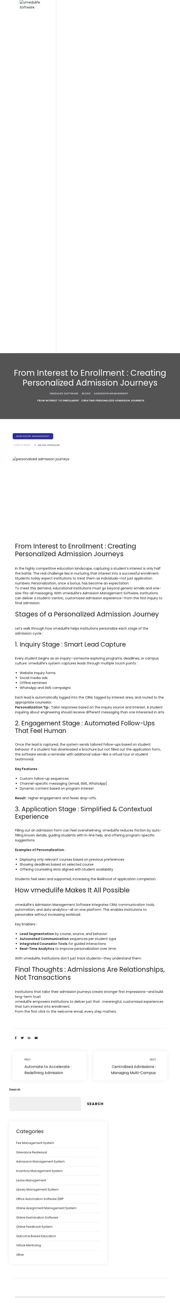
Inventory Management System (39, 1171)
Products (37, 292)
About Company (43, 866)
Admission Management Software (56, 598)
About (35, 857)
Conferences (40, 893)
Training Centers (43, 283)
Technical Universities (47, 251)
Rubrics (36, 418)
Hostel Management (46, 732)
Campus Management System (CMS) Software (54, 316)
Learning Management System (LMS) (58, 566)
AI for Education (42, 786)
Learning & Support (45, 849)
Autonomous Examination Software (57, 476)
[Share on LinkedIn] (29, 1038)
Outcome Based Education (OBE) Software (56, 357)
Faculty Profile (41, 633)
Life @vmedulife (42, 929)
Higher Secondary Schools (50, 206)
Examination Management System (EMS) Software (56, 330)
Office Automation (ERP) (49, 588)
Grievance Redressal (31, 1152)
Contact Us (38, 938)
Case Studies (40, 830)
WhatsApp (97, 783)
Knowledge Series (44, 813)
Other (20, 1255)
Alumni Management (46, 557)
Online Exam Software (47, 400)
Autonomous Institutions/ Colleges (56, 224)
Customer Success (45, 840)
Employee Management (49, 624)
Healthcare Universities (48, 260)
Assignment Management (50, 427)
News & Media (41, 884)
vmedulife (110, 830)
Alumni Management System (52, 768)
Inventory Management (48, 709)
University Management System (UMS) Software (54, 303)
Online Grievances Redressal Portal (57, 701)
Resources (38, 795)
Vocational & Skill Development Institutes (54, 271)
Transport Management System (54, 683)
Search (14, 1089)
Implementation (42, 821)
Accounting (39, 615)
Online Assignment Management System (46, 1208)
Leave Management (31, 1180)
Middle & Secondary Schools (52, 198)
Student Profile (41, 494)
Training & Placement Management (57, 530)
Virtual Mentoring (28, 1245)
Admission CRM (42, 750)
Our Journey (39, 902)
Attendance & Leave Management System (57, 644)
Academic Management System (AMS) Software (55, 447)
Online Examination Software (37, 1217)
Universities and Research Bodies (56, 242)
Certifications (40, 920)
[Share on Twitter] (22, 1038)
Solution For (39, 180)
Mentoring (38, 503)
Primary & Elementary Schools (53, 189)
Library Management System (52, 759)
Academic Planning (45, 382)
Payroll (35, 656)
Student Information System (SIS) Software (55, 343)
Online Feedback (43, 391)
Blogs (34, 804)
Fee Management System (50, 777)
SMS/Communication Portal (51, 674)
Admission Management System (40, 1161)
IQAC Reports (40, 436)
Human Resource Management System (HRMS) (54, 577)
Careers (36, 875)
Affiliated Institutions (45, 233)
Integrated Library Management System (54, 721)
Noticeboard (40, 539)
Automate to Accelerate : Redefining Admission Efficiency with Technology (49, 1065)
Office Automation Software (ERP (40, 1199)
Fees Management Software (52, 606)
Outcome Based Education (36, 1236)
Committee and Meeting (49, 521)
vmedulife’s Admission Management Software (100, 593)
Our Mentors (39, 911)
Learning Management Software (55, 485)
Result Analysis (41, 409)
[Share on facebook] (16, 1038)
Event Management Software (52, 548)
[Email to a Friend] (36, 1038)
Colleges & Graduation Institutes (55, 215)
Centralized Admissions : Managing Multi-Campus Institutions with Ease (130, 1065)
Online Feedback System (34, 1227)
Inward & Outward (44, 665)
